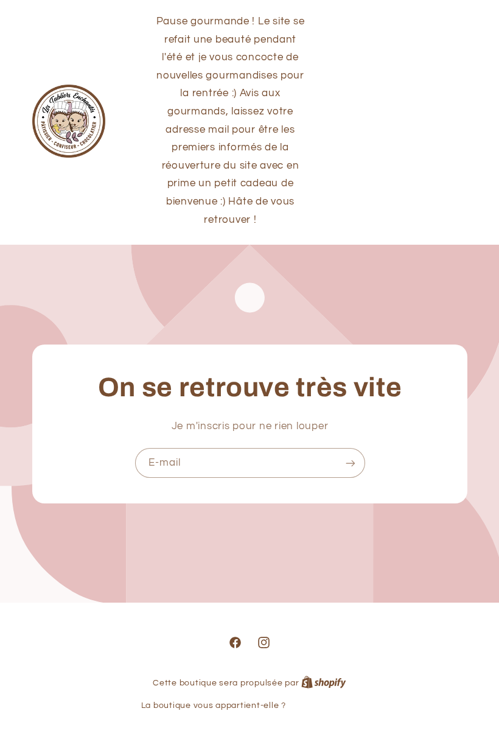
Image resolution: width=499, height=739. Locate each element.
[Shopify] (323, 683)
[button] (396, 121)
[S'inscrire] (350, 463)
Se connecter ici (323, 705)
